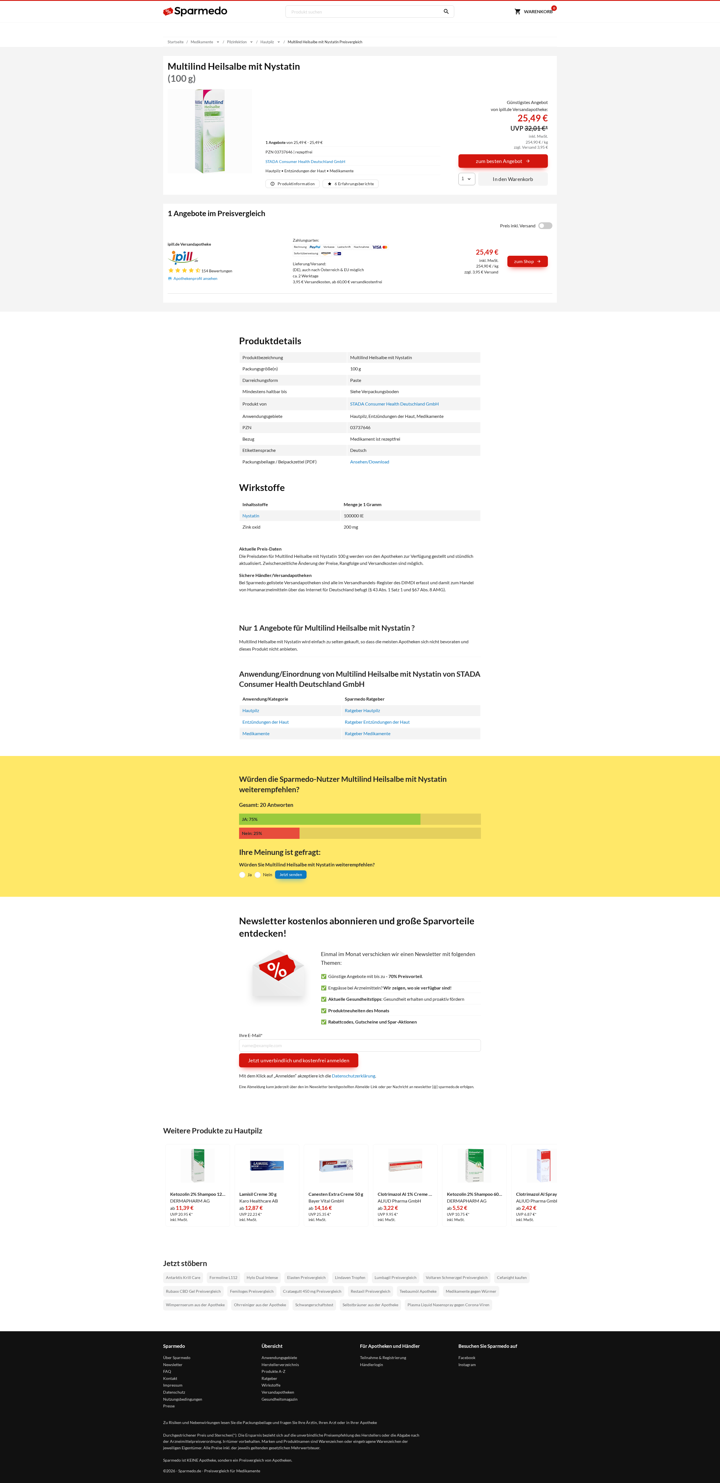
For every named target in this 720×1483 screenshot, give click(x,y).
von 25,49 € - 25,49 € (294, 142)
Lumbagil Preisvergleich (396, 1277)
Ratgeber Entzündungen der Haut (377, 721)
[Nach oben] (704, 1467)
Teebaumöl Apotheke (418, 1291)
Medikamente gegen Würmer (471, 1291)
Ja (250, 874)
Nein (267, 874)
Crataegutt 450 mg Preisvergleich (312, 1291)
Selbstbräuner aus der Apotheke (370, 1304)
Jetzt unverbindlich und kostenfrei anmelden (298, 1060)
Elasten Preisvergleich (306, 1277)
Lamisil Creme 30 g (257, 1194)
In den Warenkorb (513, 179)
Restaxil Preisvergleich (370, 1291)
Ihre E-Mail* (250, 1035)
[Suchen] (445, 11)
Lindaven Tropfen (350, 1277)
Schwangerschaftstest (314, 1304)
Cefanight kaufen (512, 1277)
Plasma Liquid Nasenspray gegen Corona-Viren (448, 1304)
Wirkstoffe (271, 1385)
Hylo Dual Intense (262, 1277)
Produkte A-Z (273, 1371)
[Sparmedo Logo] (195, 11)
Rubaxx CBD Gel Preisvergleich (193, 1291)
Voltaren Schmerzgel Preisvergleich (457, 1277)
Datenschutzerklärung (353, 1075)
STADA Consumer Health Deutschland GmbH (305, 161)
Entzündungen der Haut (265, 721)
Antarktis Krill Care (183, 1277)
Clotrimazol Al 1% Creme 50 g (405, 1194)
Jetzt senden (291, 874)
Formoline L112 (223, 1277)
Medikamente (255, 733)
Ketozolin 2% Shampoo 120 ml (197, 1194)
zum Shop (524, 261)
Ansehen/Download (369, 461)
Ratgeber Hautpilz (362, 710)
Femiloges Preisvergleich (252, 1291)
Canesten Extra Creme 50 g (336, 1194)
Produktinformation (296, 183)
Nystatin (250, 515)
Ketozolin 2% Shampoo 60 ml (474, 1194)
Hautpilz (250, 710)
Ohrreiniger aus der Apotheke (260, 1304)
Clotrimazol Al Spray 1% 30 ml (543, 1194)
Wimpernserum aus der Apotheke (195, 1304)
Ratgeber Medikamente (367, 733)
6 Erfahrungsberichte (354, 183)
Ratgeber (269, 1378)
